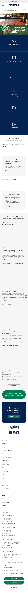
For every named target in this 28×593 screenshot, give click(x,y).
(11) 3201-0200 (14, 1)
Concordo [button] (14, 578)
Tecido (3, 498)
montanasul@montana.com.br (10, 535)
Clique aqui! (14, 416)
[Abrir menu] (3, 5)
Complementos (14, 77)
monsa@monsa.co (8, 547)
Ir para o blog (14, 386)
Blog (3, 474)
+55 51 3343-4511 (8, 533)
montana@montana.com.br (9, 523)
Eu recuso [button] (14, 582)
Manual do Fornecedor (7, 450)
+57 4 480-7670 (7, 545)
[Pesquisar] (24, 10)
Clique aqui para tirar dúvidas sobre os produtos (14, 394)
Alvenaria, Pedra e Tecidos (14, 61)
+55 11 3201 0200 (8, 521)
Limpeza (4, 505)
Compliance (4, 453)
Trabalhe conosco (6, 467)
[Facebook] (17, 432)
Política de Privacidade (7, 457)
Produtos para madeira (14, 44)
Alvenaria (4, 492)
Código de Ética (5, 447)
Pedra (3, 495)
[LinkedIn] (10, 432)
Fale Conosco (5, 471)
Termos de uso (5, 460)
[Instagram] (14, 432)
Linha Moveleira (14, 127)
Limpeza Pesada (14, 94)
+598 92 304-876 (8, 557)
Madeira (4, 481)
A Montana (4, 443)
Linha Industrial (14, 111)
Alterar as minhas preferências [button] (14, 586)
